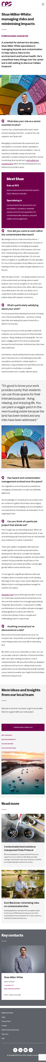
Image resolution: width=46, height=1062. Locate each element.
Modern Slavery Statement (10, 1030)
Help (2, 1038)
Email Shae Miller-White (12, 989)
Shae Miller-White (13, 977)
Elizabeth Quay (7, 594)
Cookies (4, 1025)
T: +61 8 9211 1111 (9, 985)
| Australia (18, 995)
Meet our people (6, 735)
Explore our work (7, 744)
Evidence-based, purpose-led (14, 35)
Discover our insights (8, 739)
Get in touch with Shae (8, 748)
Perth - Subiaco (9, 995)
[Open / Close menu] (43, 4)
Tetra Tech (4, 1034)
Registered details (7, 1013)
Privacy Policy (6, 1021)
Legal (3, 1017)
